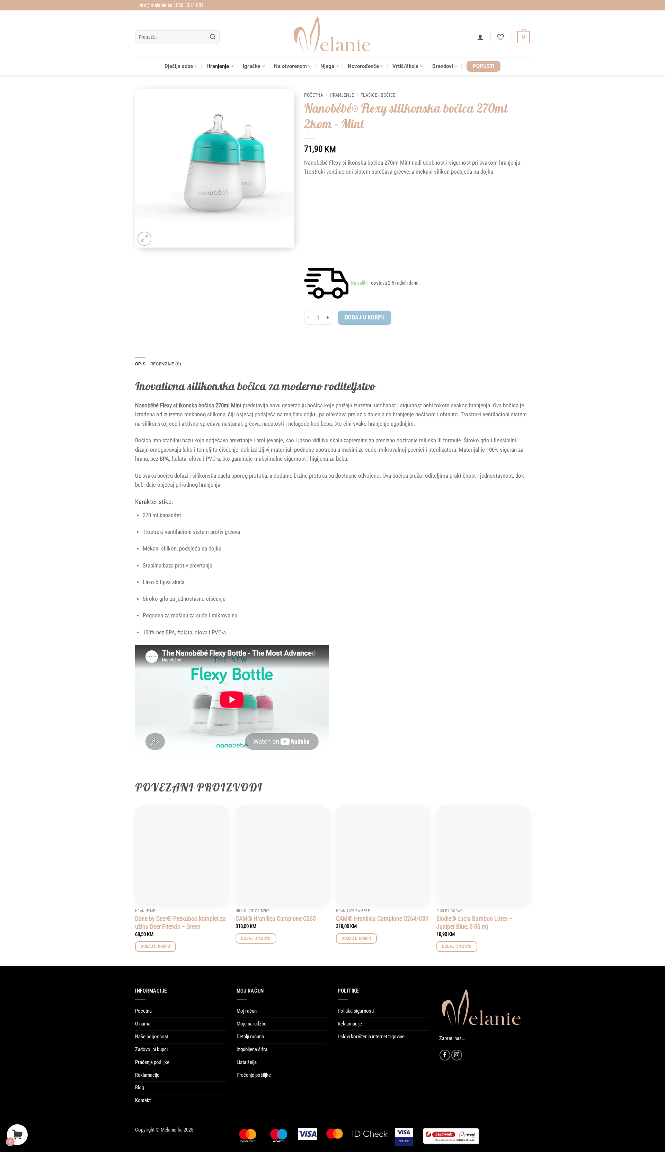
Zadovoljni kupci (151, 1049)
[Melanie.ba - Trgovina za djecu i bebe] (333, 34)
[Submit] (213, 37)
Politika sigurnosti (356, 1011)
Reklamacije (147, 1075)
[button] (480, 37)
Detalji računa (250, 1036)
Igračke (251, 66)
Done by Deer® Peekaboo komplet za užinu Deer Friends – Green (180, 922)
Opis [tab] (140, 363)
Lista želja (247, 1062)
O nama (142, 1024)
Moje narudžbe (251, 1024)
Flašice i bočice (378, 95)
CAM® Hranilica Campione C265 (276, 918)
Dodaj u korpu (364, 317)
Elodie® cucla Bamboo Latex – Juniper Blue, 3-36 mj (474, 922)
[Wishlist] (500, 37)
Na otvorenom (290, 66)
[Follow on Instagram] (456, 1055)
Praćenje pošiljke (152, 1062)
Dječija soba (179, 66)
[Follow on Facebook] (445, 1055)
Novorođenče (363, 66)
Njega (327, 66)
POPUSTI (483, 66)
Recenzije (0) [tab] (165, 363)
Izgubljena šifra (252, 1049)
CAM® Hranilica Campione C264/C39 (382, 918)
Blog (139, 1087)
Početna (313, 95)
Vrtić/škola (405, 66)
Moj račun (247, 1011)
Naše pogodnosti (152, 1036)
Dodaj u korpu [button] (155, 946)
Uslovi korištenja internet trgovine (371, 1036)
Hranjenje (217, 66)
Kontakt (143, 1100)
